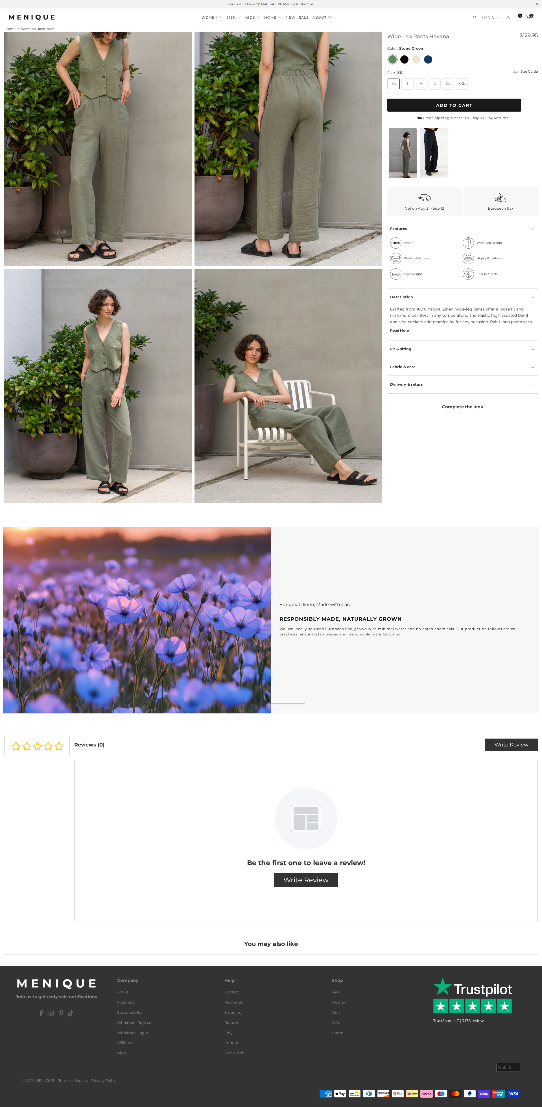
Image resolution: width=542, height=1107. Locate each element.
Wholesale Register (135, 1022)
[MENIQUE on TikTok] (71, 1013)
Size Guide (234, 1052)
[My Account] (508, 17)
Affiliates (125, 1042)
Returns (231, 1022)
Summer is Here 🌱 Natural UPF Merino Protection (271, 4)
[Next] (526, 620)
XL (448, 83)
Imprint (231, 1042)
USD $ (488, 18)
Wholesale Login (132, 1032)
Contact (231, 992)
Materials (125, 1002)
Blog (121, 1052)
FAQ (228, 1032)
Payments (233, 1002)
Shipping (233, 1012)
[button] (212, 15)
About (122, 992)
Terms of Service (73, 1080)
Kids (336, 1022)
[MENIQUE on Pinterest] (61, 1013)
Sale (336, 992)
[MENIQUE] (31, 17)
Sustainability (130, 1012)
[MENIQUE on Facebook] (41, 1013)
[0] (517, 17)
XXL (461, 83)
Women (339, 1002)
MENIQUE (45, 1080)
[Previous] (16, 620)
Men (336, 1012)
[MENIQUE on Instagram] (51, 1013)
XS (394, 84)
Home (337, 1032)
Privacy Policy (103, 1080)
